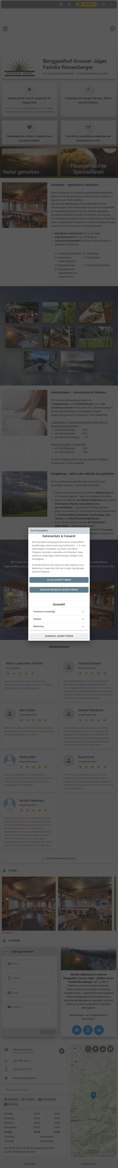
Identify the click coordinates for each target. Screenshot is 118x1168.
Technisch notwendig (44, 611)
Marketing (38, 626)
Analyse (37, 619)
